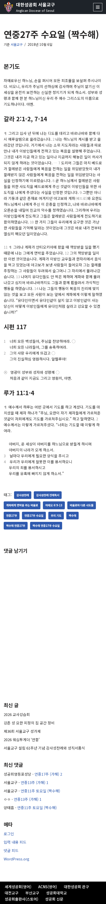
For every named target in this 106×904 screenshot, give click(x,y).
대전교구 (11, 892)
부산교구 (32, 892)
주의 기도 (56, 515)
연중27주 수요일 (33, 515)
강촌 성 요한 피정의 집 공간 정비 (29, 722)
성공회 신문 (54, 899)
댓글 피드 (11, 850)
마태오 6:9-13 (53, 505)
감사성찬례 (23, 495)
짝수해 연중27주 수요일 (46, 526)
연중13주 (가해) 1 (34, 782)
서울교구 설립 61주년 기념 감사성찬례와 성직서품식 (44, 747)
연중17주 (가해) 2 (48, 774)
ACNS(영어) (47, 886)
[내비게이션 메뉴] (97, 7)
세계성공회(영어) (18, 886)
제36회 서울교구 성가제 (22, 731)
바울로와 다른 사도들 (81, 505)
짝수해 (72, 515)
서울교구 (16, 44)
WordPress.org (16, 858)
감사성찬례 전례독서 (47, 495)
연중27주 (11, 515)
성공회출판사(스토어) (21, 899)
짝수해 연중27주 (15, 526)
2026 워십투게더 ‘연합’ (22, 739)
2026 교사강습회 (17, 714)
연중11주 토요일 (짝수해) (40, 790)
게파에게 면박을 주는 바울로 (22, 505)
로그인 (9, 833)
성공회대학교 (56, 892)
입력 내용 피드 (15, 842)
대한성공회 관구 (76, 886)
